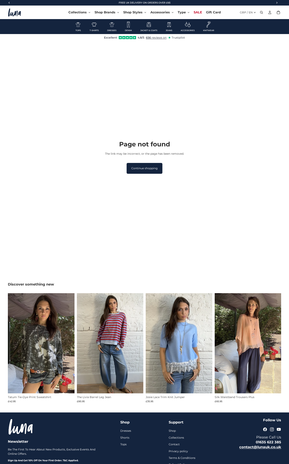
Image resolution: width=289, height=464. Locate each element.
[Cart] (278, 12)
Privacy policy (178, 451)
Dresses (125, 431)
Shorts (124, 437)
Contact (174, 444)
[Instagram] (272, 429)
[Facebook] (265, 429)
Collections (176, 437)
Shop (172, 431)
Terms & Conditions (182, 458)
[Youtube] (278, 429)
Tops (123, 444)
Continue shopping (144, 168)
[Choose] (68, 387)
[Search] (261, 12)
